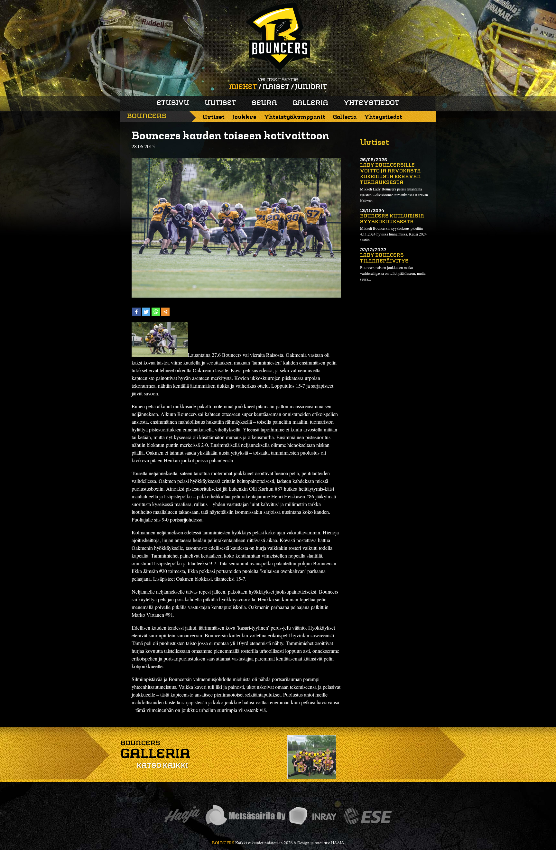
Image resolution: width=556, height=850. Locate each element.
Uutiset (220, 103)
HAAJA (337, 842)
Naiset (276, 87)
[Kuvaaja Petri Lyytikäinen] (160, 354)
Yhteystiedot (371, 103)
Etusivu (173, 103)
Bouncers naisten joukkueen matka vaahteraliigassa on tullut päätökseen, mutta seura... (392, 273)
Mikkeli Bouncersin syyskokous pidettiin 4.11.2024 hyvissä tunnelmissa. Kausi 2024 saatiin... (393, 234)
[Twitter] (146, 312)
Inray (312, 816)
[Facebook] (136, 312)
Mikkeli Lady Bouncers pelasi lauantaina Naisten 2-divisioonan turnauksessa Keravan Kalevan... (394, 194)
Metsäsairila (245, 816)
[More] (165, 312)
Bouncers (147, 116)
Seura (264, 103)
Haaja (182, 816)
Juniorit (311, 87)
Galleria (310, 103)
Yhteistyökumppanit (294, 117)
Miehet (243, 87)
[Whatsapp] (156, 312)
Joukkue (244, 117)
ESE (367, 816)
